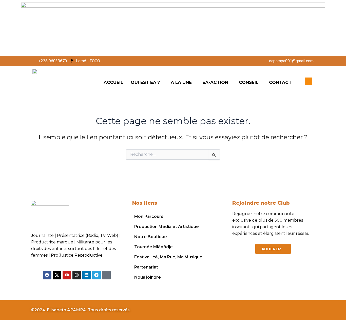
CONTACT (280, 82)
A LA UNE (181, 82)
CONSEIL (248, 82)
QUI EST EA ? (145, 82)
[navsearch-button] (308, 81)
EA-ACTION (215, 82)
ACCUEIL (113, 82)
